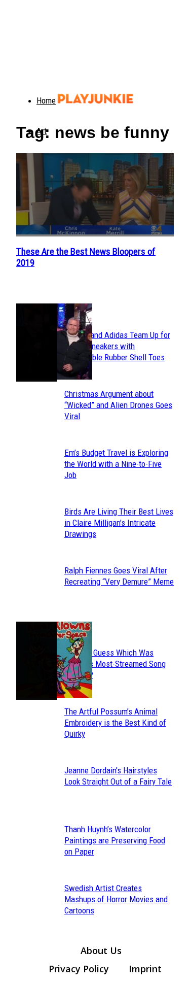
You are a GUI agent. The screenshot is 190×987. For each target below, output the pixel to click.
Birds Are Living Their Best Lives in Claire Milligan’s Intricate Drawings (118, 522)
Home (46, 100)
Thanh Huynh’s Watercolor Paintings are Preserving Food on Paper (114, 840)
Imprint (145, 969)
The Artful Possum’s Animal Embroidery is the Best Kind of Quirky (115, 722)
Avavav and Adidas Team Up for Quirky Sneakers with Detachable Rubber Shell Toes (117, 346)
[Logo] (22, 91)
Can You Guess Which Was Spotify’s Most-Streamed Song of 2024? (115, 664)
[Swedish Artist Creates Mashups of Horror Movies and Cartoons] (36, 661)
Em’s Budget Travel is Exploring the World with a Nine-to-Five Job (116, 464)
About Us (101, 950)
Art (41, 131)
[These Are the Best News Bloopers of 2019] (95, 194)
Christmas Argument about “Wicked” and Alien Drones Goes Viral (118, 405)
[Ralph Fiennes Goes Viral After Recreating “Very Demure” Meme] (36, 342)
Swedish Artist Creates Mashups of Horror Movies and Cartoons (116, 899)
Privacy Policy (79, 969)
